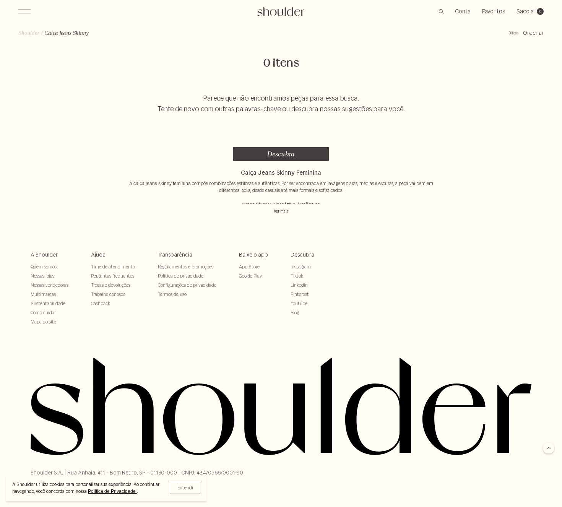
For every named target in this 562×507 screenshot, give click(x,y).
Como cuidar (43, 312)
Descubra (281, 154)
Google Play (250, 276)
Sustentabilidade (48, 303)
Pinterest (300, 294)
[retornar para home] (281, 11)
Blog (295, 312)
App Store (249, 267)
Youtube (299, 303)
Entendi (185, 488)
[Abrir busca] (441, 11)
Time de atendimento (113, 267)
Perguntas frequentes (112, 276)
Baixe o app (253, 254)
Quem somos (44, 267)
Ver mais (281, 211)
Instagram (301, 267)
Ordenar (533, 32)
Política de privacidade (180, 276)
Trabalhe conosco (108, 294)
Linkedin (299, 285)
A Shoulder (44, 254)
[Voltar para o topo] (548, 448)
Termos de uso (172, 294)
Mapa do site (43, 322)
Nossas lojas (42, 276)
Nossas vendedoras (49, 285)
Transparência (175, 254)
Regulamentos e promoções (185, 267)
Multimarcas (43, 294)
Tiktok (297, 276)
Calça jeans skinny (66, 33)
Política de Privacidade (112, 491)
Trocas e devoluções (110, 285)
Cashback (100, 303)
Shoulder (28, 33)
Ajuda (98, 254)
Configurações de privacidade (187, 285)
